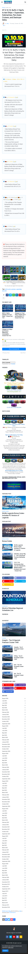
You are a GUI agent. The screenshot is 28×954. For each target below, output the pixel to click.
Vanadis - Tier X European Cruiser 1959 (19, 648)
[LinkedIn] (16, 295)
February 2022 (14, 822)
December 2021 (14, 827)
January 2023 (14, 797)
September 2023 (14, 778)
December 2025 (14, 716)
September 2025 (14, 723)
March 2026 (14, 710)
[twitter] (10, 936)
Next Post (23, 352)
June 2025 (14, 730)
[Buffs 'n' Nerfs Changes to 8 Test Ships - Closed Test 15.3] (7, 308)
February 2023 (14, 794)
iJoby (20, 911)
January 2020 (14, 879)
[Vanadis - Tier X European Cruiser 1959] (7, 648)
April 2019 (14, 900)
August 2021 (14, 836)
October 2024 (14, 749)
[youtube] (14, 936)
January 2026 (14, 714)
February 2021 (14, 849)
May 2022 (14, 815)
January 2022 (14, 824)
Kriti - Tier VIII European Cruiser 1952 (19, 666)
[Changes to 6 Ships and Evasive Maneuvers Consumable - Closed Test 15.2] (7, 324)
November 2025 (14, 719)
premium (13, 289)
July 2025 (14, 728)
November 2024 (14, 746)
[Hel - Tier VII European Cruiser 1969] (7, 675)
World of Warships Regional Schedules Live (12, 609)
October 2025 (14, 721)
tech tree (4, 290)
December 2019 (14, 882)
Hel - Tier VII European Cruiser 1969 (19, 675)
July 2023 (14, 783)
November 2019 (14, 884)
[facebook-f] (7, 936)
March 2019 (14, 902)
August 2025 (14, 726)
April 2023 (14, 790)
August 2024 (14, 753)
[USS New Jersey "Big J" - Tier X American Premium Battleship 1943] (7, 556)
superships (19, 289)
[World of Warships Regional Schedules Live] (14, 597)
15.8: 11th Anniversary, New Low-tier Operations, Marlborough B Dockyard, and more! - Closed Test (19, 566)
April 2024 (14, 762)
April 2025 (14, 735)
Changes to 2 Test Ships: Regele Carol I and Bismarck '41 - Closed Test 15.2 (20, 315)
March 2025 (14, 737)
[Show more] (3, 298)
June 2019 (14, 895)
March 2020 (14, 875)
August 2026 (14, 698)
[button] (2, 2)
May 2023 (14, 788)
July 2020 (14, 866)
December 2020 (14, 854)
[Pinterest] (20, 295)
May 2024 (14, 760)
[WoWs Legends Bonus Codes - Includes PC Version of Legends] (14, 502)
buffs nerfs (8, 7)
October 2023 (14, 776)
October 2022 (14, 804)
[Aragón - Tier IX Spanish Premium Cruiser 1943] (14, 629)
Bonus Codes (7, 541)
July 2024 (14, 755)
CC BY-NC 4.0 (12, 912)
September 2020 (14, 861)
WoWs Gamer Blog (6, 911)
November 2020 (14, 856)
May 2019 (14, 898)
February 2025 (14, 739)
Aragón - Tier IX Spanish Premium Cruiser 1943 (11, 641)
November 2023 (14, 774)
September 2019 (14, 889)
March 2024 (14, 765)
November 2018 (14, 907)
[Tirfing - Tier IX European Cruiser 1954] (7, 657)
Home (3, 7)
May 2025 (14, 733)
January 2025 (14, 742)
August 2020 (14, 863)
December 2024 (14, 744)
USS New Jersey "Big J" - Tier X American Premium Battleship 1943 (20, 556)
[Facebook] (7, 295)
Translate (13, 363)
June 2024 (14, 758)
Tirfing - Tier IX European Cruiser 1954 (19, 657)
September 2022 (14, 806)
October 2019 (14, 886)
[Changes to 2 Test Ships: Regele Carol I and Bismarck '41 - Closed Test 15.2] (20, 308)
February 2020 (14, 877)
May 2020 (14, 870)
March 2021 (14, 847)
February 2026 (14, 712)
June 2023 (14, 785)
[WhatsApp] (13, 295)
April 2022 (14, 817)
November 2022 (14, 801)
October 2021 (14, 831)
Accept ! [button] (5, 950)
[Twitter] (10, 295)
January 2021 (14, 852)
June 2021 (14, 840)
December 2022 (14, 799)
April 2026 (14, 707)
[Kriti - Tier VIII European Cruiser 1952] (7, 666)
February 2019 (14, 905)
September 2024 (14, 751)
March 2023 (14, 792)
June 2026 (14, 703)
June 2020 (14, 868)
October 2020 (14, 859)
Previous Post (6, 352)
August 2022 (14, 808)
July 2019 (14, 893)
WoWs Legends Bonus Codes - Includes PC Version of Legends (13, 515)
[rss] (21, 936)
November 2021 (14, 829)
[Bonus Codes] (14, 530)
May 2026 (14, 705)
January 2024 (14, 769)
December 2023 (14, 771)
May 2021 (14, 843)
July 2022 (14, 811)
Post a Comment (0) (14, 349)
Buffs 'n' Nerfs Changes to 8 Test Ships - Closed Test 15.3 (7, 315)
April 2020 (14, 872)
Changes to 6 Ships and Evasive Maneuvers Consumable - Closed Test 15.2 (7, 332)
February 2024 (14, 767)
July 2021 (14, 838)
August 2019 (14, 891)
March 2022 (14, 820)
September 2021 (14, 833)
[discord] (17, 936)
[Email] (23, 295)
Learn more (10, 947)
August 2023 (14, 781)
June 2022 (14, 813)
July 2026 (14, 700)
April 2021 (14, 845)
